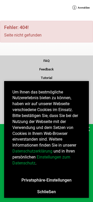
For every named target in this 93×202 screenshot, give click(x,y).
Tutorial (46, 77)
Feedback (46, 69)
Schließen (46, 191)
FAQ (46, 60)
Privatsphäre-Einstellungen (46, 180)
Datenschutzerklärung (32, 151)
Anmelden (82, 8)
